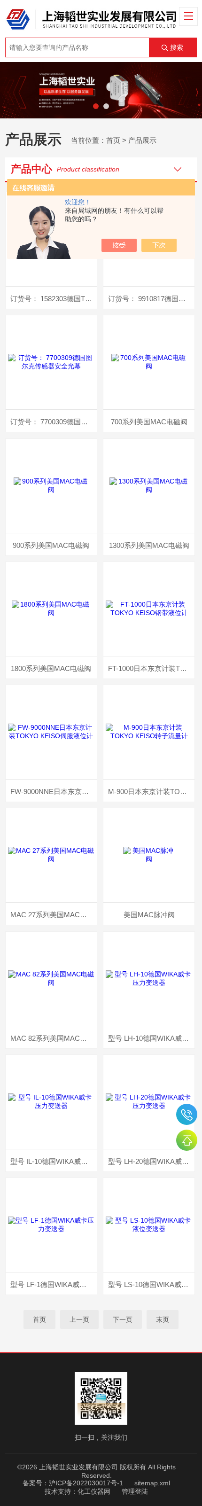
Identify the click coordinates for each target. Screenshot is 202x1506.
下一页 (122, 1319)
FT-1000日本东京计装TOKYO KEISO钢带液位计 (151, 668)
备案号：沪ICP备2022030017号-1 (73, 1483)
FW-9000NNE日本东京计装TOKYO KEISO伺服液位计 (53, 792)
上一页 (79, 1319)
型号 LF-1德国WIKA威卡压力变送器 (53, 1284)
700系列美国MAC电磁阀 (149, 422)
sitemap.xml (152, 1483)
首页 (113, 140)
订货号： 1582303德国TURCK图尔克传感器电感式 (53, 299)
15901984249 (186, 1114)
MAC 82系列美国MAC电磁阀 (53, 1038)
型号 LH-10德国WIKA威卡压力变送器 (151, 1038)
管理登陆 (135, 1491)
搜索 (176, 47)
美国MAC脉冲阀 (149, 915)
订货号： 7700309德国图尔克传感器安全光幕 (53, 422)
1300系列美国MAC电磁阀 (149, 545)
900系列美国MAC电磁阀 (51, 545)
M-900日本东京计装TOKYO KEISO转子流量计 (151, 792)
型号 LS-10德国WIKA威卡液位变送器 (151, 1284)
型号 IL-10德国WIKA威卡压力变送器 (53, 1161)
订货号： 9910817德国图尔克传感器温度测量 (151, 299)
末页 (162, 1319)
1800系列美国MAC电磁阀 (51, 668)
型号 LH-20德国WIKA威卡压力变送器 (151, 1161)
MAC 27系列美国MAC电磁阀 (53, 915)
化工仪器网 (94, 1491)
